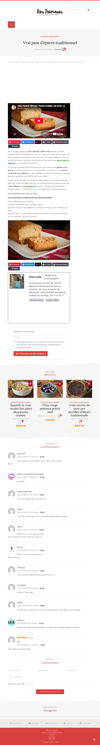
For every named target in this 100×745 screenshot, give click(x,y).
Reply (42, 457)
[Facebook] (32, 312)
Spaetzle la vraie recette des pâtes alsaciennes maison (21, 410)
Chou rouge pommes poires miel (50, 408)
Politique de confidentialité (52, 732)
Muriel (20, 603)
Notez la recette (14, 684)
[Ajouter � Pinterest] (30, 384)
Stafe (57, 742)
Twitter (68, 723)
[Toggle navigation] (11, 24)
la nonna (21, 585)
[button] (88, 10)
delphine (21, 454)
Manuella (58, 49)
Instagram (16, 723)
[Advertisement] (50, 85)
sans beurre (30, 186)
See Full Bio (56, 295)
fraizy (20, 509)
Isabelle (20, 620)
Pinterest (85, 723)
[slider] (21, 426)
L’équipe (52, 739)
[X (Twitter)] (40, 312)
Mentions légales (52, 730)
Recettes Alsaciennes (50, 36)
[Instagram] (48, 312)
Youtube (35, 723)
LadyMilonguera (24, 492)
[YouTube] (65, 312)
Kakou (20, 547)
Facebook (51, 723)
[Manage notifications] (94, 740)
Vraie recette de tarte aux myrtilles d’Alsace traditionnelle (79, 410)
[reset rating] (23, 684)
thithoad (21, 568)
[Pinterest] (56, 312)
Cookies (52, 735)
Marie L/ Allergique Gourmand (30, 474)
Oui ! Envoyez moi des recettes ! (30, 354)
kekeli (20, 527)
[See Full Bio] (64, 295)
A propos (52, 737)
